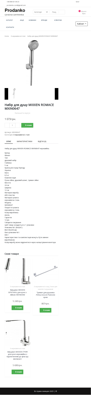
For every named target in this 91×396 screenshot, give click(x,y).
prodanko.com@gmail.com (16, 5)
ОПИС (8, 141)
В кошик (28, 125)
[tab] (9, 141)
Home (7, 36)
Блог (77, 2)
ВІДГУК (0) (42, 141)
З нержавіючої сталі (18, 36)
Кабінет (81, 23)
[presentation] (6, 94)
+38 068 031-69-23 (12, 2)
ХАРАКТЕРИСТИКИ (24, 141)
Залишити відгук (22, 113)
